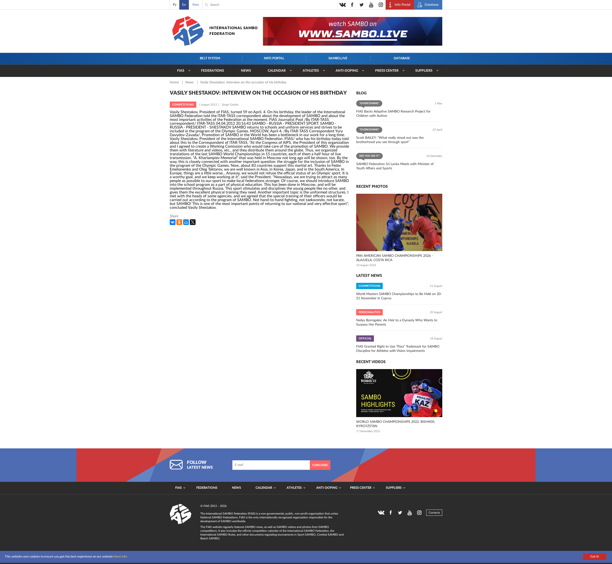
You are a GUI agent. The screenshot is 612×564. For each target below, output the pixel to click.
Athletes (311, 70)
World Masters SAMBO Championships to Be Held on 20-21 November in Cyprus (399, 296)
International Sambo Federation (233, 31)
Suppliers (423, 70)
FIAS (180, 70)
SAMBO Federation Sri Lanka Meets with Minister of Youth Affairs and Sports (395, 166)
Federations (212, 70)
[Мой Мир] (186, 222)
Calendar (277, 70)
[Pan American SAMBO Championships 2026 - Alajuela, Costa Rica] (399, 222)
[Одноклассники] (179, 222)
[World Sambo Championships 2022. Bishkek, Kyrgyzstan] (399, 393)
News (246, 70)
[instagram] (381, 5)
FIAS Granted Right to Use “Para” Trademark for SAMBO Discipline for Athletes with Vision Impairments (397, 349)
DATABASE (402, 58)
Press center (387, 70)
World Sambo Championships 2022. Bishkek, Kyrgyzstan (395, 424)
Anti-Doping (347, 70)
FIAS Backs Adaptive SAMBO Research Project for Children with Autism (393, 114)
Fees (195, 4)
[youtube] (371, 5)
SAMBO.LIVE (337, 58)
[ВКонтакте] (172, 222)
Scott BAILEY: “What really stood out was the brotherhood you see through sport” (390, 140)
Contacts (434, 512)
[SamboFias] (181, 514)
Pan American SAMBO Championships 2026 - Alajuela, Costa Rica (394, 258)
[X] (193, 222)
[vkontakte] (342, 5)
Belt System (210, 58)
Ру (174, 4)
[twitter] (361, 5)
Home (175, 82)
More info (120, 556)
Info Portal (274, 58)
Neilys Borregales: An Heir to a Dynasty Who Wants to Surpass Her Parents (396, 322)
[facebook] (352, 5)
